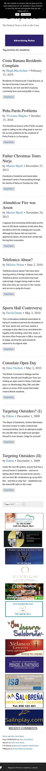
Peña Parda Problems (20, 110)
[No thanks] (43, 9)
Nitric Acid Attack (17, 736)
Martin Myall (14, 166)
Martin (5, 736)
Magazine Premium (15, 768)
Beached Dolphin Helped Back (26, 746)
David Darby (14, 313)
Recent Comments (23, 728)
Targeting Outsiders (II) (22, 455)
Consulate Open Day (19, 362)
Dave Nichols (14, 368)
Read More (8, 97)
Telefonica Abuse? (18, 259)
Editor (10, 416)
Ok (17, 14)
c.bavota (34, 768)
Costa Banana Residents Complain (22, 63)
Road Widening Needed (22, 749)
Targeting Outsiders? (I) (22, 411)
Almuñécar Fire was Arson (19, 205)
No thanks (26, 14)
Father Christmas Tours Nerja (22, 158)
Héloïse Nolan (15, 264)
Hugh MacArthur (17, 70)
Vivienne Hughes (17, 116)
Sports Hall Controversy (22, 307)
